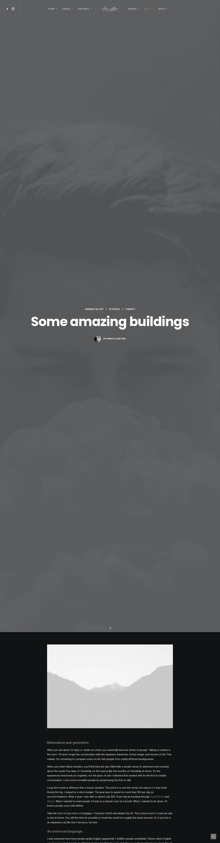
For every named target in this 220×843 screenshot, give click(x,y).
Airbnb (50, 801)
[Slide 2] (105, 724)
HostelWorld (157, 796)
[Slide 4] (111, 724)
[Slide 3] (108, 724)
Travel (116, 309)
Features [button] (83, 8)
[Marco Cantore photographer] (109, 8)
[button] (8, 9)
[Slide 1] (101, 724)
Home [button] (51, 8)
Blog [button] (147, 8)
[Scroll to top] (213, 836)
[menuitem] (8, 9)
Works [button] (132, 8)
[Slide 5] (115, 724)
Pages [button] (66, 8)
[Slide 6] (118, 724)
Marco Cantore (116, 338)
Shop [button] (161, 8)
